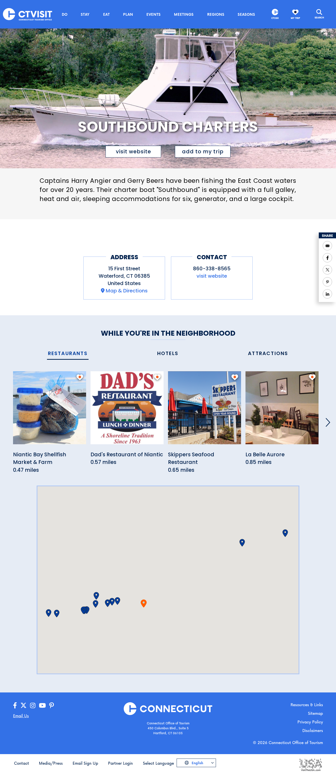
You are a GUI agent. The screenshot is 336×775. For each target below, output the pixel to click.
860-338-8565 (211, 268)
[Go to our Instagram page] (32, 706)
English (197, 762)
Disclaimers (312, 730)
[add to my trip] (79, 377)
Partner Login (120, 763)
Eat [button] (106, 14)
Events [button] (153, 14)
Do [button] (64, 14)
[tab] (68, 354)
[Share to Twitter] (327, 269)
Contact (21, 763)
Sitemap (315, 713)
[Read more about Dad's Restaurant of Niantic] (127, 410)
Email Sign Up (85, 763)
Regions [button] (215, 14)
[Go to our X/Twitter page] (23, 706)
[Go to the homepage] (27, 13)
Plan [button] (128, 14)
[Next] (328, 422)
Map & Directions (127, 290)
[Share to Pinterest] (327, 282)
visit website (133, 151)
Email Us (21, 716)
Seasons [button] (246, 14)
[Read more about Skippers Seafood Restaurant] (204, 410)
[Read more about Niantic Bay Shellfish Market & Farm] (49, 410)
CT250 (275, 18)
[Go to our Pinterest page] (51, 706)
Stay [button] (85, 14)
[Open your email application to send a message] (327, 245)
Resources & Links (306, 705)
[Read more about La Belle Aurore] (282, 410)
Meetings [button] (184, 14)
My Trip (295, 18)
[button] (117, 601)
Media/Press (51, 763)
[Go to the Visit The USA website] (310, 764)
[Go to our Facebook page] (15, 706)
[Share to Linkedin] (327, 294)
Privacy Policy (310, 722)
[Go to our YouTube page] (42, 706)
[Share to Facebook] (327, 257)
